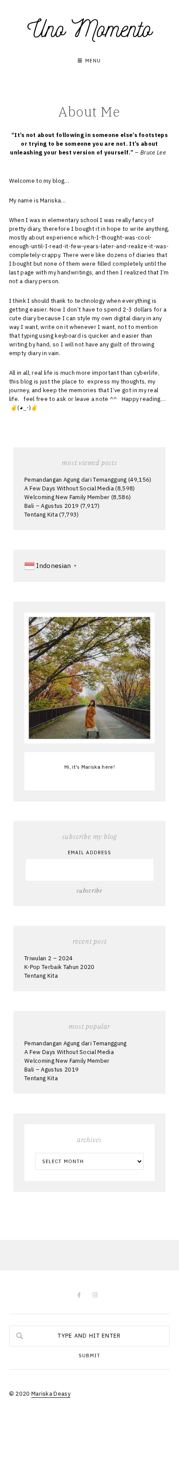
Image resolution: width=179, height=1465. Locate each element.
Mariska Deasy (50, 1393)
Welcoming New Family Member (67, 497)
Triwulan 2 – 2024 (48, 958)
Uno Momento (89, 28)
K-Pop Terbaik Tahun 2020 (59, 967)
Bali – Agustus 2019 (51, 506)
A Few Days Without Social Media (69, 488)
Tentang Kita (41, 514)
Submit (90, 1355)
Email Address (89, 852)
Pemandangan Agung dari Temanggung (75, 479)
